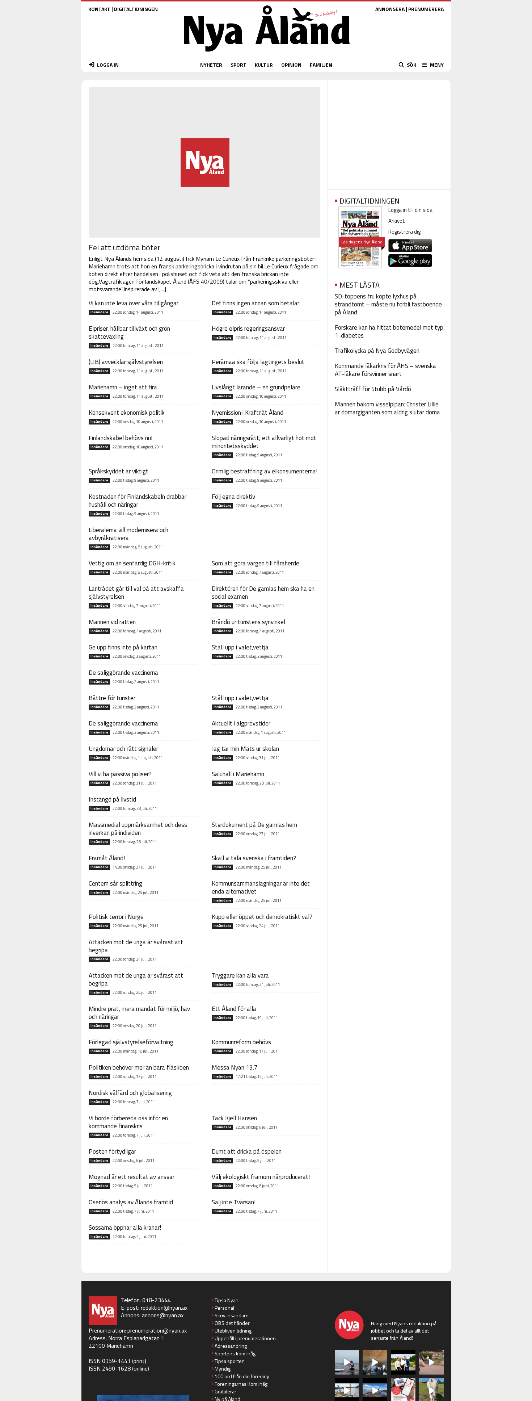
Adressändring (231, 1346)
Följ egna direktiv (233, 496)
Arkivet (396, 221)
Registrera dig (404, 231)
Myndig (223, 1368)
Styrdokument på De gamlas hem (254, 824)
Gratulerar (225, 1391)
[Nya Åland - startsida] (266, 53)
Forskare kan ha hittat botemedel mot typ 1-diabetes (389, 331)
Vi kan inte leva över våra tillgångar (133, 303)
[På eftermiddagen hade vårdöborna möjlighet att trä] (403, 1362)
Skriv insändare (232, 1315)
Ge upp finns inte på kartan (123, 647)
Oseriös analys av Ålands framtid (131, 1202)
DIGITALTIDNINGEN (136, 9)
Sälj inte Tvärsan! (234, 1202)
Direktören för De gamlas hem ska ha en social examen (263, 592)
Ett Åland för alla (234, 1008)
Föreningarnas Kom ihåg (241, 1384)
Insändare (99, 312)
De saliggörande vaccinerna (123, 672)
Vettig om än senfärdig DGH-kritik (132, 563)
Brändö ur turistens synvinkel (248, 622)
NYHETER (211, 64)
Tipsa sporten (230, 1361)
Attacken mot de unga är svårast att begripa (136, 946)
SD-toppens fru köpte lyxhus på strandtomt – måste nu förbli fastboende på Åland (388, 304)
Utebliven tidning (233, 1330)
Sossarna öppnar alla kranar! (125, 1227)
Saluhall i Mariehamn (238, 774)
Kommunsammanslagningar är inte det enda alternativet (261, 887)
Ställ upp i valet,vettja (240, 647)
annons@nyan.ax (162, 1315)
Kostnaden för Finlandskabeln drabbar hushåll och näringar (137, 500)
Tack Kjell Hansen (234, 1118)
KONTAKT (99, 9)
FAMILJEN (321, 64)
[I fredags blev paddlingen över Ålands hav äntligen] (347, 1362)
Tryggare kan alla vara (240, 975)
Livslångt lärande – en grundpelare (256, 387)
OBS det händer (232, 1323)
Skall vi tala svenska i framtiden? (254, 858)
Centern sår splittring (115, 883)
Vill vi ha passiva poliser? (120, 774)
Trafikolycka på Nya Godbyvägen (377, 350)
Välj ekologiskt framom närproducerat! (261, 1177)
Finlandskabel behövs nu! (120, 438)
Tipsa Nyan (226, 1300)
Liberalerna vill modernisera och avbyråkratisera (128, 534)
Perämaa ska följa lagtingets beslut (258, 362)
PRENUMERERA (426, 9)
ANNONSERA (390, 9)
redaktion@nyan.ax (164, 1307)
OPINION (291, 64)
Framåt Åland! (107, 858)
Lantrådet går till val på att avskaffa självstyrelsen (136, 592)
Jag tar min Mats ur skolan (245, 748)
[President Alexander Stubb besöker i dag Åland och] (431, 1362)
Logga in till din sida (410, 210)
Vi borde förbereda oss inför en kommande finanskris (128, 1122)
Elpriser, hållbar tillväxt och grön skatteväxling (129, 332)
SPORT (238, 64)
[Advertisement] (389, 132)
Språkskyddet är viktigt (118, 471)
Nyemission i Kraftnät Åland (247, 412)
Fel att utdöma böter (124, 247)
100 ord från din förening (242, 1376)
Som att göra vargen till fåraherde (255, 563)
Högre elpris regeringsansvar (248, 328)
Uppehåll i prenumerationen (245, 1338)
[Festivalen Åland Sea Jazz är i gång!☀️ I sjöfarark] (375, 1362)
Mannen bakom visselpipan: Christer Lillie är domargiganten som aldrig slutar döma (387, 408)
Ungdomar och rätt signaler (123, 748)
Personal (224, 1308)
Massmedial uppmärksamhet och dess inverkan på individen (138, 828)
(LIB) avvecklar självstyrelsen (126, 362)
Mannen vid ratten (112, 622)
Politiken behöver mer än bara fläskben (139, 1067)
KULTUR (264, 64)
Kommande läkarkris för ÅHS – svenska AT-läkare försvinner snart (385, 370)
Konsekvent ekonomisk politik (127, 412)
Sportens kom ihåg (235, 1353)
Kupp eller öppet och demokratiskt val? (262, 916)
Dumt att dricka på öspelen (247, 1151)
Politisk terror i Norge (116, 916)
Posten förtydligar (112, 1151)
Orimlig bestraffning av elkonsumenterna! (264, 471)
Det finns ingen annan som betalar (255, 303)
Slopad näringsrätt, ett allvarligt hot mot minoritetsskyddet (264, 442)
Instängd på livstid (112, 799)
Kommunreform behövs (241, 1042)
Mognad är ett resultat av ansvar (131, 1177)
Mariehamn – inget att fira (123, 387)
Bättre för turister (112, 698)
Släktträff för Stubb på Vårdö (373, 389)
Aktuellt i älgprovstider (241, 723)
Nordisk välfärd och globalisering (130, 1092)
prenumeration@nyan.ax (157, 1330)
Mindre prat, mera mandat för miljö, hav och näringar (139, 1012)
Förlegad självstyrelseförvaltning (131, 1042)
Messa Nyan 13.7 (235, 1067)
